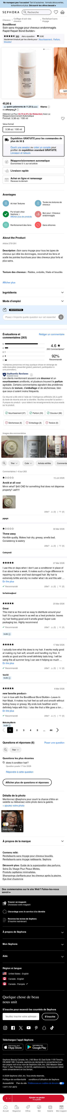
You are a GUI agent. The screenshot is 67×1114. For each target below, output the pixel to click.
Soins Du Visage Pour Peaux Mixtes (21, 868)
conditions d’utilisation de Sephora (44, 1079)
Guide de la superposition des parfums (40, 865)
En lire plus (8, 581)
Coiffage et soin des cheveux (22, 19)
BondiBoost (9, 24)
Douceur (8, 41)
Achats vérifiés (44, 463)
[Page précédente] (4, 730)
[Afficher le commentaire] (12, 447)
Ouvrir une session (20, 147)
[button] (48, 106)
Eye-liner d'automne (13, 879)
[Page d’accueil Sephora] (11, 12)
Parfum (56, 39)
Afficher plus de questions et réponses (27, 782)
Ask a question (28, 36)
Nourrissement (45, 39)
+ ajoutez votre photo (13, 805)
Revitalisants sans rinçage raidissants (22, 859)
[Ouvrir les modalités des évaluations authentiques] (31, 374)
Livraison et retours (20, 153)
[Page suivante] (57, 730)
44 (51, 730)
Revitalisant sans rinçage (49, 19)
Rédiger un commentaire (51, 334)
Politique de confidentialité (14, 1079)
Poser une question (54, 742)
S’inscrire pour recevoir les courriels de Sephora (29, 1009)
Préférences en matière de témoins (43, 1083)
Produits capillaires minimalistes (19, 872)
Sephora (46, 859)
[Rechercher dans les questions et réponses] (5, 750)
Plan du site (21, 1083)
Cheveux (7, 20)
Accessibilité (8, 1083)
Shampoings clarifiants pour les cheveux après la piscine (32, 875)
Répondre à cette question (19, 771)
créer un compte (42, 147)
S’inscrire (50, 1016)
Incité (6, 634)
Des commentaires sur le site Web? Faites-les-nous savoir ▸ (30, 890)
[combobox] (36, 12)
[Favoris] (56, 12)
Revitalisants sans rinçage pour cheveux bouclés (28, 855)
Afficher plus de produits (21, 216)
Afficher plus (9, 282)
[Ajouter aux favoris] (63, 118)
